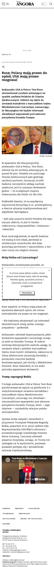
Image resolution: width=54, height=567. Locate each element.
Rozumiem (27, 293)
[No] (49, 270)
